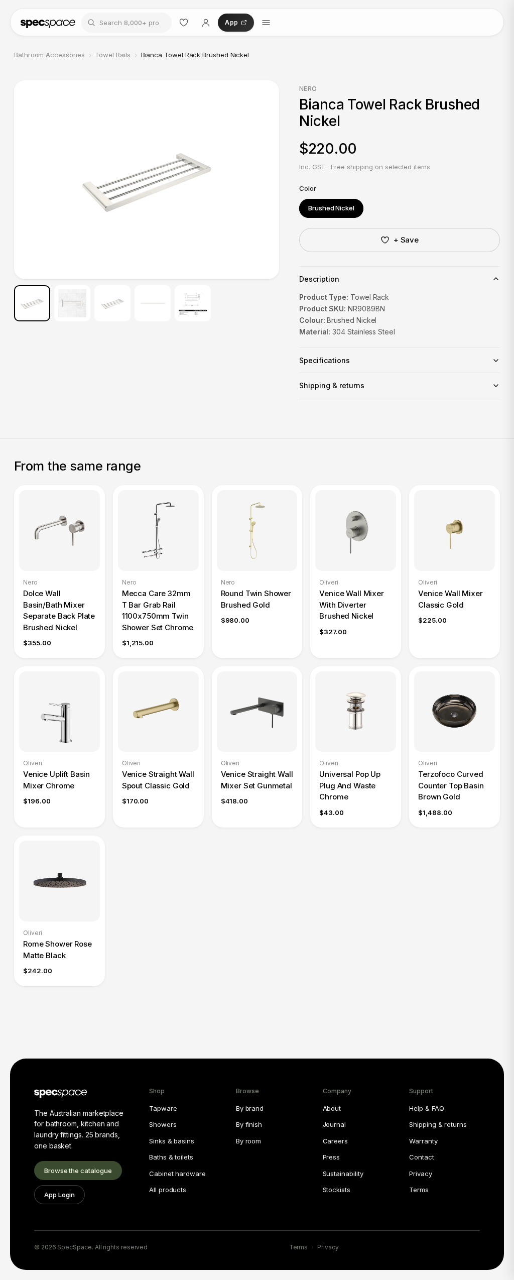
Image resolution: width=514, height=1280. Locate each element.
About (332, 1108)
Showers (162, 1124)
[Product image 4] (153, 303)
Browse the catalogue (78, 1171)
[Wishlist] (184, 23)
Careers (335, 1141)
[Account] (206, 23)
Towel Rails (112, 55)
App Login (59, 1195)
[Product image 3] (112, 303)
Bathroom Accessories (49, 55)
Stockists (336, 1190)
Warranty (423, 1141)
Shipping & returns (438, 1124)
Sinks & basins (171, 1141)
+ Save (406, 240)
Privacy (420, 1174)
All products (167, 1190)
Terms (419, 1190)
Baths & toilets (171, 1157)
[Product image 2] (72, 303)
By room (248, 1141)
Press (331, 1157)
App (231, 22)
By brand (250, 1108)
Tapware (163, 1108)
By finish (249, 1124)
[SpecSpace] (48, 22)
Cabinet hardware (177, 1174)
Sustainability (343, 1174)
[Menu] (266, 23)
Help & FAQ (426, 1108)
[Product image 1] (32, 303)
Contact (421, 1157)
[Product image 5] (193, 303)
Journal (334, 1124)
